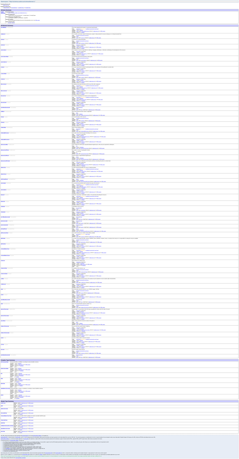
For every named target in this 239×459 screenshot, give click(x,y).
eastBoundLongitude (5, 107)
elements (82, 135)
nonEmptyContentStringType (82, 35)
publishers (83, 242)
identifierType (4, 408)
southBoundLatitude (5, 299)
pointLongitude (4, 224)
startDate (3, 320)
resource (83, 37)
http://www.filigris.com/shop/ (20, 457)
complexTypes (21, 7)
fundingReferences (85, 136)
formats (82, 120)
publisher (3, 238)
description (3, 84)
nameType (3, 422)
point (77, 179)
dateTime (3, 383)
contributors (84, 53)
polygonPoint (4, 228)
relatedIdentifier (5, 248)
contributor (3, 49)
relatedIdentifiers (85, 252)
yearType (87, 234)
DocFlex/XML (18, 437)
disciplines (84, 99)
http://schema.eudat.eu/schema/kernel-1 (17, 12)
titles (82, 341)
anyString (3, 403)
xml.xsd (9, 22)
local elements (14, 7)
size (2, 289)
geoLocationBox (4, 144)
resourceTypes (84, 271)
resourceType (4, 268)
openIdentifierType (5, 428)
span (2, 303)
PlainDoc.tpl (8, 448)
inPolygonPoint (4, 179)
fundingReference (85, 31)
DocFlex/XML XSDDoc (37, 435)
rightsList (83, 282)
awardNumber (3, 27)
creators (83, 70)
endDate (2, 111)
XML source (37, 20)
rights (2, 278)
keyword (2, 194)
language (3, 206)
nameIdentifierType (5, 388)
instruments (3, 189)
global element (7, 7)
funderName (3, 127)
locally (77, 31)
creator (2, 67)
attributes (81, 98)
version (2, 349)
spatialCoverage (84, 148)
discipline (3, 95)
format (2, 116)
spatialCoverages (85, 312)
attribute (81, 30)
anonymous (78, 28)
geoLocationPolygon (5, 160)
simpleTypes (28, 7)
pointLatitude (4, 220)
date (77, 322)
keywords (83, 198)
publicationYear (4, 232)
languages (83, 210)
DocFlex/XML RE (25, 435)
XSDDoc (41, 454)
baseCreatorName (4, 368)
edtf (2, 405)
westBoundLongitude (5, 354)
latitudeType (79, 299)
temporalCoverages (5, 332)
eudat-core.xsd (6, 5)
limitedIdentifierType (6, 415)
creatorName (3, 73)
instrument (3, 183)
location (17, 376)
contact (2, 39)
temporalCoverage (85, 115)
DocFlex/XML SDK (48, 452)
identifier (3, 167)
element (82, 46)
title (2, 337)
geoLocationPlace (5, 150)
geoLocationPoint (5, 155)
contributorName (4, 56)
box (81, 109)
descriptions (4, 90)
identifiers (84, 171)
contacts (83, 43)
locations (17, 381)
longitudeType (79, 107)
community (3, 34)
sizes (82, 292)
